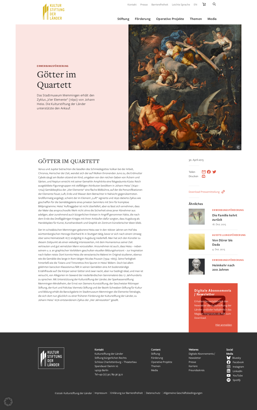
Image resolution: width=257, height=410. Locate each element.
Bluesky (236, 357)
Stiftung (155, 353)
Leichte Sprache (181, 4)
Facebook (238, 362)
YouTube (238, 375)
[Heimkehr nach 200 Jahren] (197, 273)
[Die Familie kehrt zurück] (197, 223)
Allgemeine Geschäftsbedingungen (182, 393)
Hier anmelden (223, 324)
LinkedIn (237, 371)
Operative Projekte (161, 362)
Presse (144, 4)
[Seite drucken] (203, 176)
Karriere (193, 366)
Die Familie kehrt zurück (224, 217)
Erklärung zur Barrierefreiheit (126, 393)
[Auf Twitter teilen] (214, 172)
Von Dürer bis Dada (222, 242)
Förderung (157, 357)
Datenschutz (153, 393)
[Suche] (214, 4)
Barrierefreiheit (159, 4)
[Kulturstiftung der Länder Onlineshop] (204, 4)
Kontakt (132, 4)
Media (154, 370)
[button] (8, 401)
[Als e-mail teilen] (204, 171)
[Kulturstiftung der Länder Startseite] (54, 11)
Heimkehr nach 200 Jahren (223, 267)
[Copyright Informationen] (238, 147)
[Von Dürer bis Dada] (197, 248)
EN (195, 4)
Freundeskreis (197, 370)
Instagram (238, 366)
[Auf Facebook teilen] (209, 172)
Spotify (236, 380)
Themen (155, 366)
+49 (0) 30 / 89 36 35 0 (110, 374)
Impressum (101, 393)
